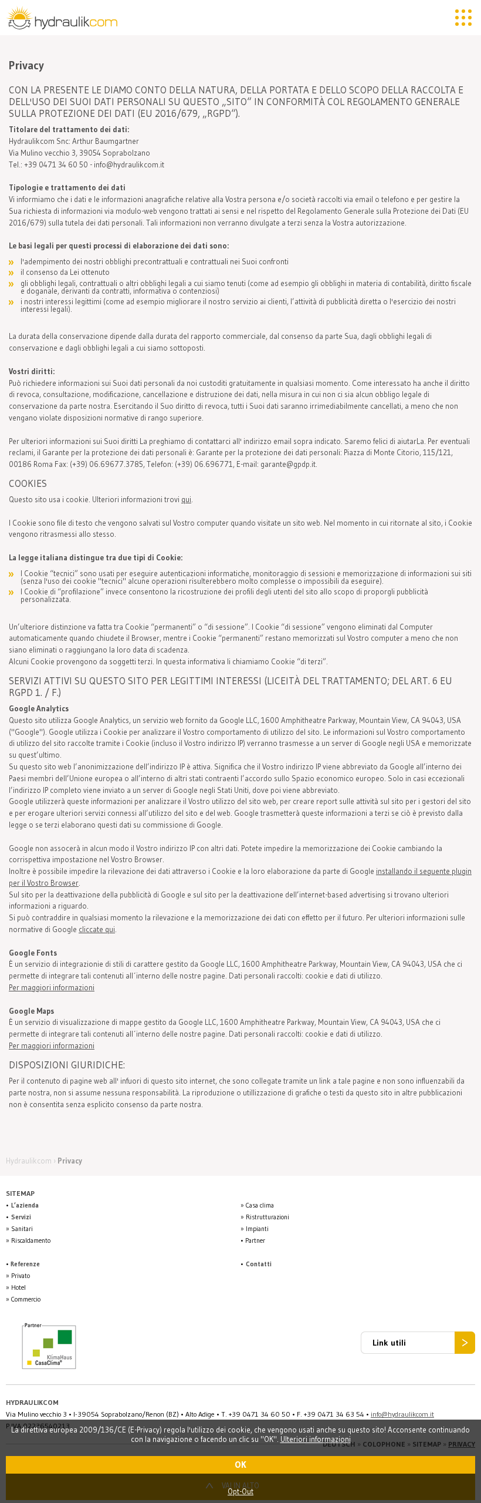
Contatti (259, 1264)
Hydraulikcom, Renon (64, 17)
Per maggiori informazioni (51, 987)
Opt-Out (240, 1491)
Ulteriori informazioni (315, 1439)
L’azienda (25, 1205)
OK (240, 1464)
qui (186, 499)
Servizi (21, 1217)
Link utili (389, 1342)
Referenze (25, 1264)
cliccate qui (97, 929)
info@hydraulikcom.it (402, 1414)
